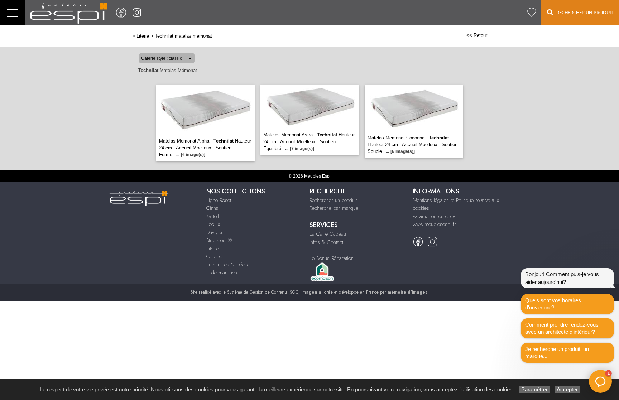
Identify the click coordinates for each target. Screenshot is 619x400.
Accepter (567, 389)
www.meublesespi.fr (434, 224)
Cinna (212, 208)
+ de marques (221, 272)
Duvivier (214, 232)
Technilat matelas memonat (183, 36)
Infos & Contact (326, 242)
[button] (600, 381)
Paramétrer (534, 389)
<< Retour (476, 35)
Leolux (213, 224)
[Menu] (12, 12)
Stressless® (219, 240)
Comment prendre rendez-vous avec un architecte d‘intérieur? (562, 328)
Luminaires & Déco (227, 265)
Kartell (212, 216)
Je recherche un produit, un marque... (557, 352)
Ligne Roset (218, 200)
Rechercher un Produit (583, 13)
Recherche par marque (334, 208)
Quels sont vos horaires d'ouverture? (553, 303)
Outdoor (215, 256)
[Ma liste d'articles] (531, 12)
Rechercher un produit (333, 200)
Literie (142, 36)
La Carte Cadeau (328, 234)
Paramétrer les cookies (437, 216)
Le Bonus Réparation (332, 258)
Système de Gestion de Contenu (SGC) (274, 292)
